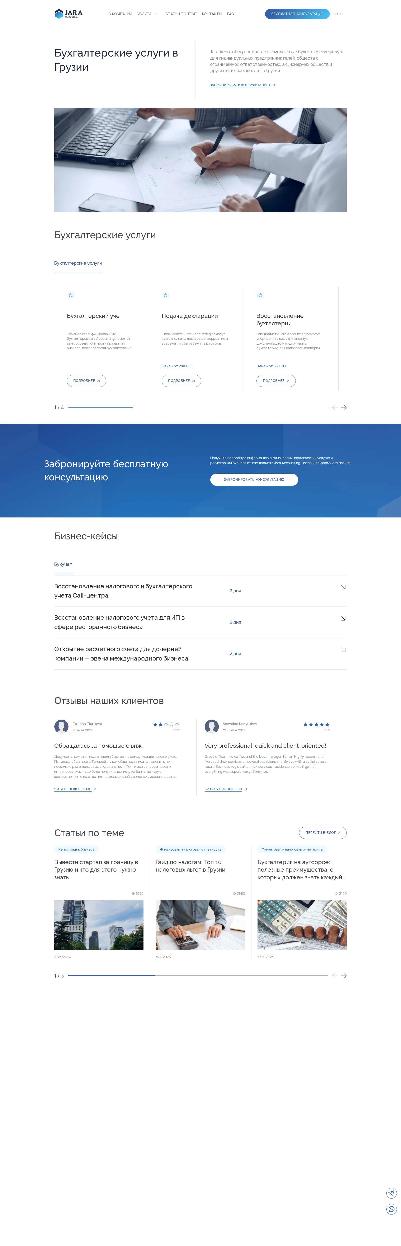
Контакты (212, 13)
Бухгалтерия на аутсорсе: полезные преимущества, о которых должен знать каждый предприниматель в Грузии (300, 870)
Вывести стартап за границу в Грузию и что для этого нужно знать (96, 870)
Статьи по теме (181, 13)
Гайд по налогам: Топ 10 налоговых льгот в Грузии (190, 866)
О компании (120, 13)
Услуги (144, 13)
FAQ (230, 13)
